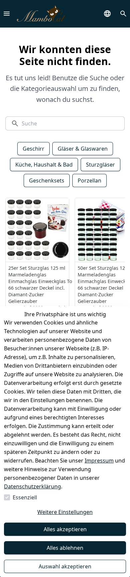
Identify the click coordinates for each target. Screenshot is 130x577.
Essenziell (25, 497)
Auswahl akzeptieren (65, 566)
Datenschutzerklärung (32, 486)
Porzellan (89, 180)
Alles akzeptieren (65, 529)
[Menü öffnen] (6, 13)
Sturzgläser (100, 164)
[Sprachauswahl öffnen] (107, 13)
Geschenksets (46, 180)
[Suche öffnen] (123, 13)
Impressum (99, 460)
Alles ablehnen (65, 547)
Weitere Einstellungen (65, 512)
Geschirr (33, 148)
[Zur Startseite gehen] (41, 14)
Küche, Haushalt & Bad (44, 164)
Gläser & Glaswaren (83, 148)
